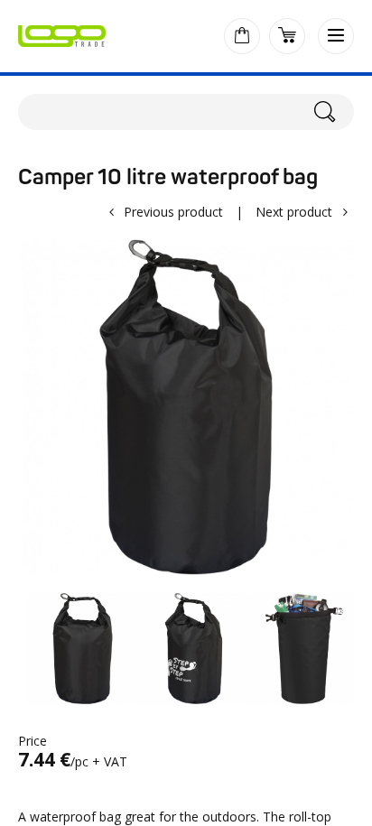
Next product (294, 211)
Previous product (173, 211)
